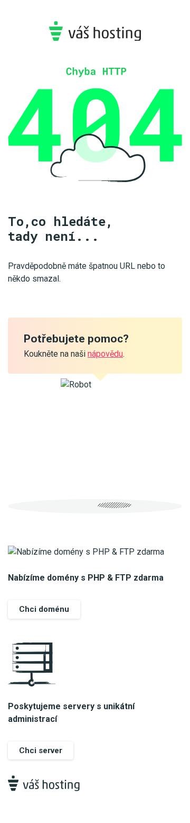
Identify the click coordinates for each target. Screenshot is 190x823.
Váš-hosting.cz (95, 31)
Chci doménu (44, 609)
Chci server (40, 750)
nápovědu (105, 354)
